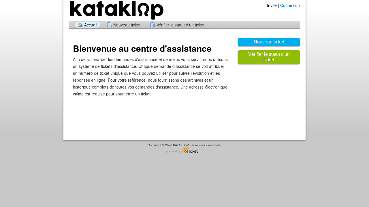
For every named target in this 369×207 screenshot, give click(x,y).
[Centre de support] (116, 10)
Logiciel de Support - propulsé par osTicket (184, 150)
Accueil (90, 25)
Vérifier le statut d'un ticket (180, 25)
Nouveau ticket (126, 25)
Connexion (290, 5)
